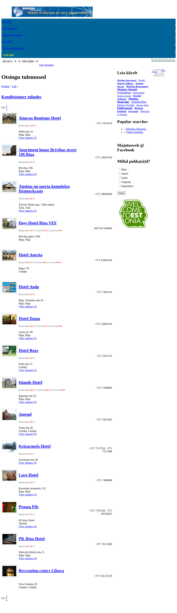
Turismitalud (124, 92)
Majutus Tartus (142, 105)
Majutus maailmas (13, 34)
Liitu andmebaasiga (13, 48)
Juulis (124, 177)
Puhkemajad (124, 108)
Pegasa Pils (29, 506)
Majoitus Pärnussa (136, 128)
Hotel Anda (29, 287)
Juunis (124, 173)
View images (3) (28, 137)
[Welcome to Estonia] (133, 228)
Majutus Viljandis (125, 105)
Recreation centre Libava (41, 570)
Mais (124, 169)
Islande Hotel (30, 382)
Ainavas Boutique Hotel (40, 118)
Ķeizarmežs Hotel (35, 446)
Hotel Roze (28, 350)
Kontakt (7, 41)
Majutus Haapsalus (127, 100)
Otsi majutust (10, 28)
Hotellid (141, 80)
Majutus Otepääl (127, 89)
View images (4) (28, 306)
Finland (154, 72)
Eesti (162, 70)
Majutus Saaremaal (126, 80)
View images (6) (28, 174)
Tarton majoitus (134, 132)
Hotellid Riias (138, 101)
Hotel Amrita (30, 255)
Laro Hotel (28, 475)
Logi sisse (8, 54)
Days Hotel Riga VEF (38, 223)
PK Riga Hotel (32, 538)
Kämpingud (138, 92)
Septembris (127, 186)
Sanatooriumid (124, 96)
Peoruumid (133, 111)
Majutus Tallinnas (125, 83)
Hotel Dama (29, 318)
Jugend (25, 414)
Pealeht (7, 21)
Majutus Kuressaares (137, 86)
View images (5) (28, 338)
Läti (14, 86)
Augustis (126, 181)
